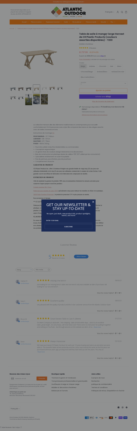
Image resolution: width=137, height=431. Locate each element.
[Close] (93, 201)
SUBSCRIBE (68, 227)
